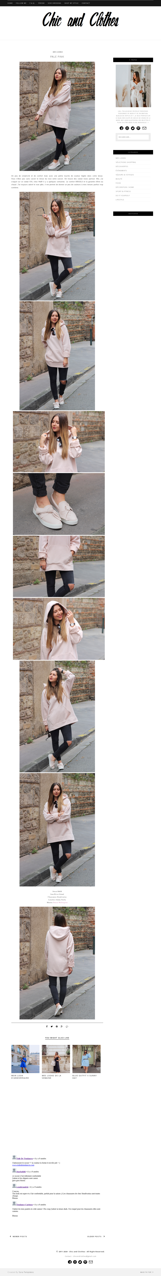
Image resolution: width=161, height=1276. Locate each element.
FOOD (118, 183)
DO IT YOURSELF (123, 195)
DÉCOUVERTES (122, 166)
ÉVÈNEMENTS (121, 170)
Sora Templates (26, 1272)
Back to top (146, 1272)
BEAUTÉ (119, 179)
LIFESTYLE (120, 199)
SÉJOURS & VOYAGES (125, 175)
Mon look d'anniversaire (20, 1076)
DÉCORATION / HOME (125, 187)
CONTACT (86, 3)
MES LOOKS (58, 52)
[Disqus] (57, 1120)
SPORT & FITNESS (123, 191)
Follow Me (21, 3)
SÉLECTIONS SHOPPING (126, 162)
